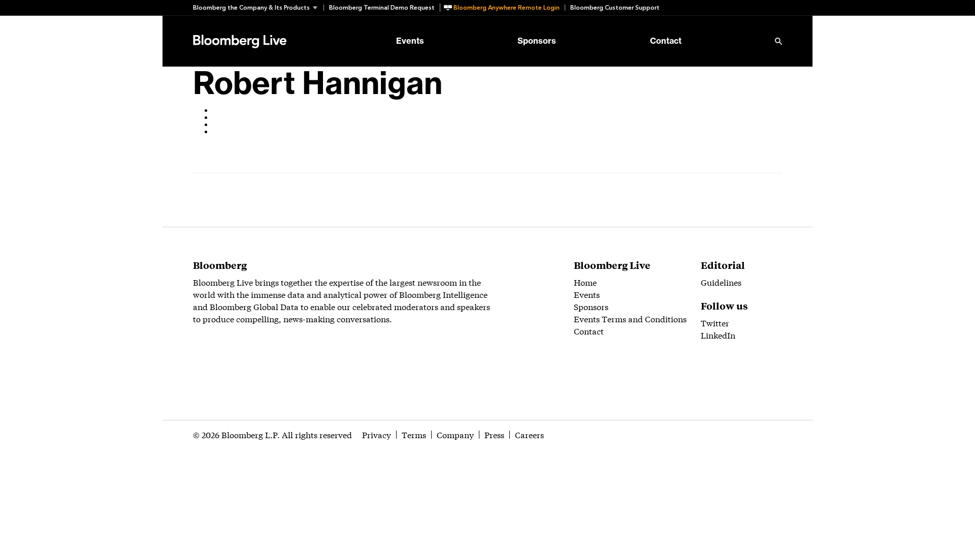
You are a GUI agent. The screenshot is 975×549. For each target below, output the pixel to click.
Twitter (715, 322)
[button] (258, 8)
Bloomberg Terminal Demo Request (382, 8)
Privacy (376, 434)
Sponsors (536, 41)
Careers (529, 434)
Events (410, 41)
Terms (414, 434)
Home (585, 282)
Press (494, 434)
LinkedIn (718, 335)
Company (455, 434)
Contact (665, 41)
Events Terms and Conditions (630, 318)
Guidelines (721, 282)
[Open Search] (778, 41)
